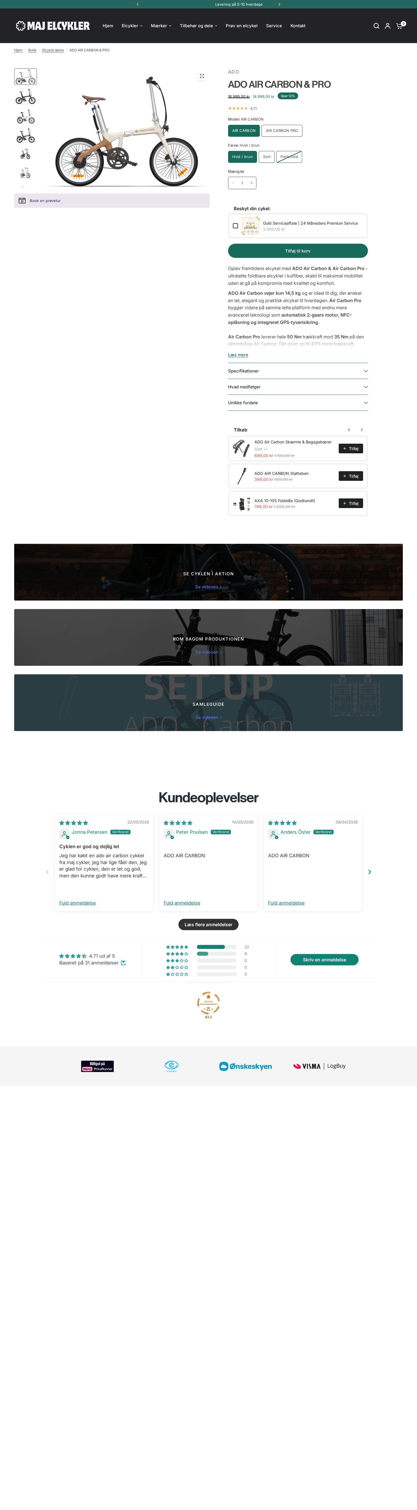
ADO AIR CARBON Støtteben (281, 473)
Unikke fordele (243, 402)
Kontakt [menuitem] (298, 25)
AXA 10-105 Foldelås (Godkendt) (284, 500)
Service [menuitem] (274, 25)
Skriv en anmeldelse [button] (324, 960)
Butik (32, 50)
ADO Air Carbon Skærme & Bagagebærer (293, 441)
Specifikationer (243, 371)
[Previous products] (349, 430)
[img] (73, 823)
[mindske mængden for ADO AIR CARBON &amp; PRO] (232, 183)
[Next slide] (369, 871)
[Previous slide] (47, 871)
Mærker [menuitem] (159, 25)
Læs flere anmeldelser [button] (208, 924)
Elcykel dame (53, 50)
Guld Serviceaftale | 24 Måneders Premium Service (310, 223)
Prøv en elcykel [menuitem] (242, 25)
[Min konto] (387, 26)
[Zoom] (202, 76)
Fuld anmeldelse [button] (77, 903)
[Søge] (376, 26)
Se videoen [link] (206, 587)
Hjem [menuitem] (108, 25)
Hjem (18, 50)
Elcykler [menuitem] (130, 25)
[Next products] (361, 430)
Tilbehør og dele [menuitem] (196, 25)
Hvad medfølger (244, 386)
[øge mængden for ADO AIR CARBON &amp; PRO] (251, 183)
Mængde (236, 171)
